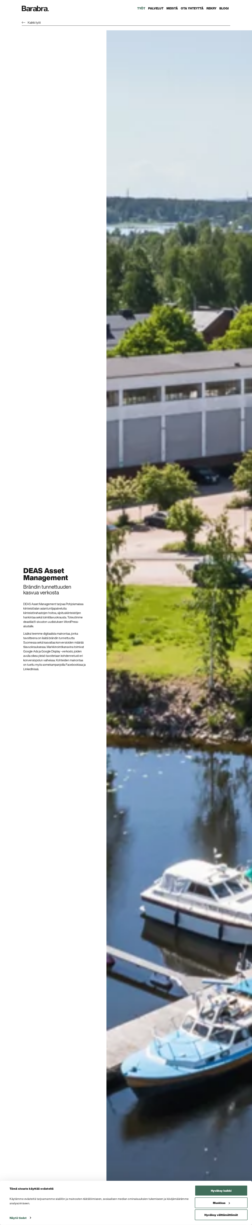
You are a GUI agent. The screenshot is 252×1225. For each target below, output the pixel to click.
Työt (141, 8)
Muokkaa (219, 1203)
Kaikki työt (34, 22)
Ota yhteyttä (192, 8)
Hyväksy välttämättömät (221, 1215)
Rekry (211, 8)
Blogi (224, 8)
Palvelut (155, 8)
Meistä (172, 8)
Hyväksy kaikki (221, 1191)
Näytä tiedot (18, 1218)
